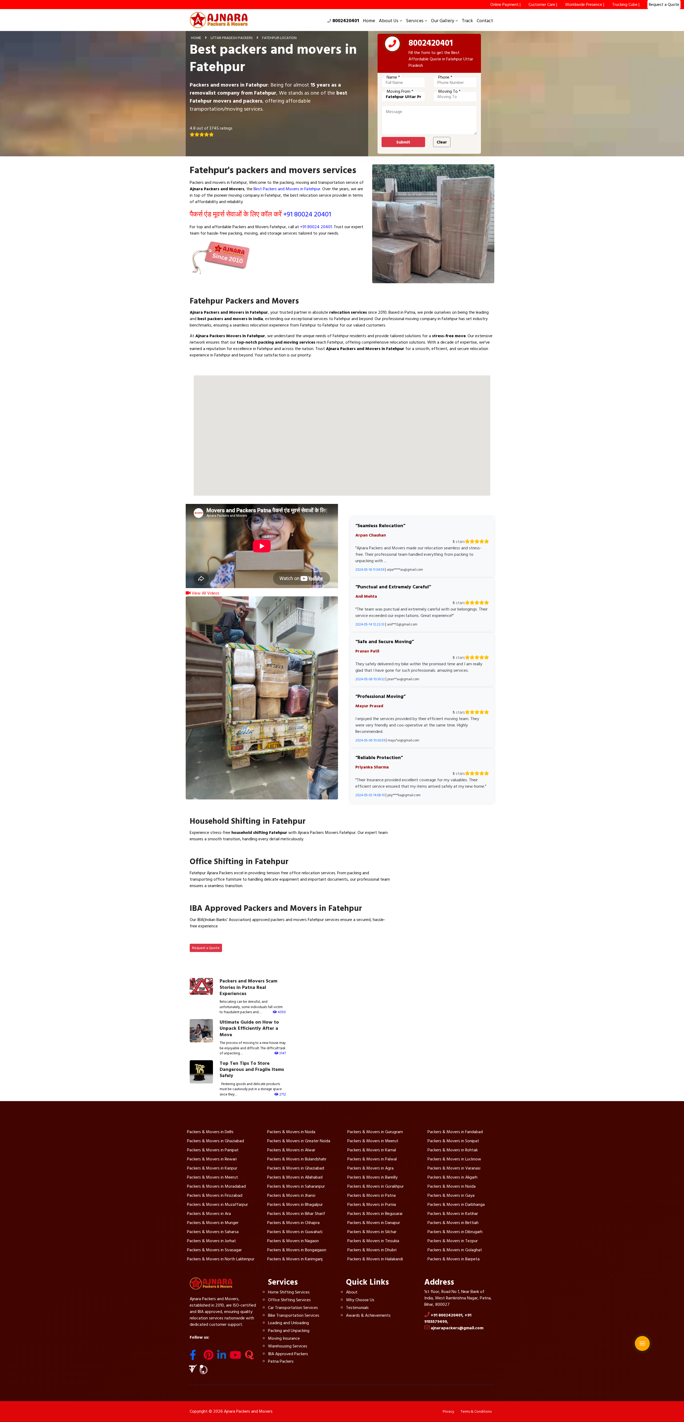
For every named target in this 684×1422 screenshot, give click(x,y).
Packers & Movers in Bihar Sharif (296, 1213)
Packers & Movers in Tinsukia (373, 1240)
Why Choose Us (360, 1299)
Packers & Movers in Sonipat (453, 1140)
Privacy (448, 1411)
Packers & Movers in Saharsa (213, 1231)
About (351, 1292)
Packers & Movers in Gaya (451, 1195)
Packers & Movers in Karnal (371, 1150)
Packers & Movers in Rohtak (453, 1150)
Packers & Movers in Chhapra (293, 1222)
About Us (388, 21)
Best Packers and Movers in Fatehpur (287, 188)
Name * (393, 77)
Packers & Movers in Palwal (372, 1159)
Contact (485, 21)
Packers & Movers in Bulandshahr (297, 1159)
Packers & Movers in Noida (291, 1131)
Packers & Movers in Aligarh (452, 1177)
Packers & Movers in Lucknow (454, 1159)
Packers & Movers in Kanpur (212, 1168)
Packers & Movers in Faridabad (455, 1131)
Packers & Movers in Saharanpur (296, 1186)
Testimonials (357, 1307)
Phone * (445, 77)
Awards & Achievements (368, 1315)
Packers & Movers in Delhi (210, 1131)
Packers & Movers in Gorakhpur (375, 1186)
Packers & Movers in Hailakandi (375, 1259)
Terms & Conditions (476, 1411)
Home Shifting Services (289, 1292)
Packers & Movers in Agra (370, 1168)
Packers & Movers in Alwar (291, 1150)
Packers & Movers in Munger (213, 1222)
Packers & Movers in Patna (371, 1195)
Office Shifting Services (289, 1299)
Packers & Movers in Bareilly (372, 1177)
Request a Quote (206, 948)
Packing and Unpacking (288, 1330)
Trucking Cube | (625, 4)
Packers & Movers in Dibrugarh (455, 1231)
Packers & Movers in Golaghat (455, 1249)
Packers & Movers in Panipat (213, 1150)
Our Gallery (442, 21)
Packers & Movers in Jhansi (291, 1195)
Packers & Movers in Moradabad (216, 1186)
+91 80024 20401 (307, 214)
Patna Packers (281, 1361)
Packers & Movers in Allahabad (294, 1177)
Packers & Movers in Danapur (373, 1222)
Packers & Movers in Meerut (372, 1140)
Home (369, 21)
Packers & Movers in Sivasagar (214, 1249)
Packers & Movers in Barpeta (454, 1259)
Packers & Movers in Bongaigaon (296, 1249)
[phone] (392, 44)
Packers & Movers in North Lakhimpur (220, 1259)
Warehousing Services (287, 1346)
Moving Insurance (284, 1338)
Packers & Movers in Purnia (371, 1204)
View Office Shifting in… (217, 898)
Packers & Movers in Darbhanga (456, 1204)
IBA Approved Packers (288, 1353)
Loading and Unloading (288, 1322)
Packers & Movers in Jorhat (211, 1240)
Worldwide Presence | (584, 4)
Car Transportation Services (293, 1307)
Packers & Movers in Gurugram (375, 1131)
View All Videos (205, 593)
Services (414, 21)
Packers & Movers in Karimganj (294, 1259)
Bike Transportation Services (293, 1315)
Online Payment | (505, 4)
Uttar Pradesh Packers (232, 38)
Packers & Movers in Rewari (212, 1159)
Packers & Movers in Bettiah (453, 1222)
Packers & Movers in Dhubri (372, 1249)
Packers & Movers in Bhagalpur (295, 1204)
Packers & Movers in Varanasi (454, 1168)
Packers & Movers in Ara (209, 1213)
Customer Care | (542, 4)
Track (467, 21)
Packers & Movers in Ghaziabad (215, 1140)
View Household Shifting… (219, 851)
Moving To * (449, 91)
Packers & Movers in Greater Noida (298, 1140)
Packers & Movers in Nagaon (293, 1240)
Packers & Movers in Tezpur (453, 1240)
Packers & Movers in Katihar (453, 1213)
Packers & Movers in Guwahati (294, 1231)
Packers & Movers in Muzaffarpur (217, 1204)
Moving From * (400, 91)
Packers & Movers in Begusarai (374, 1213)
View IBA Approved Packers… (223, 938)
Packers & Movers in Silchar (372, 1231)
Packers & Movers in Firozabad (214, 1195)
